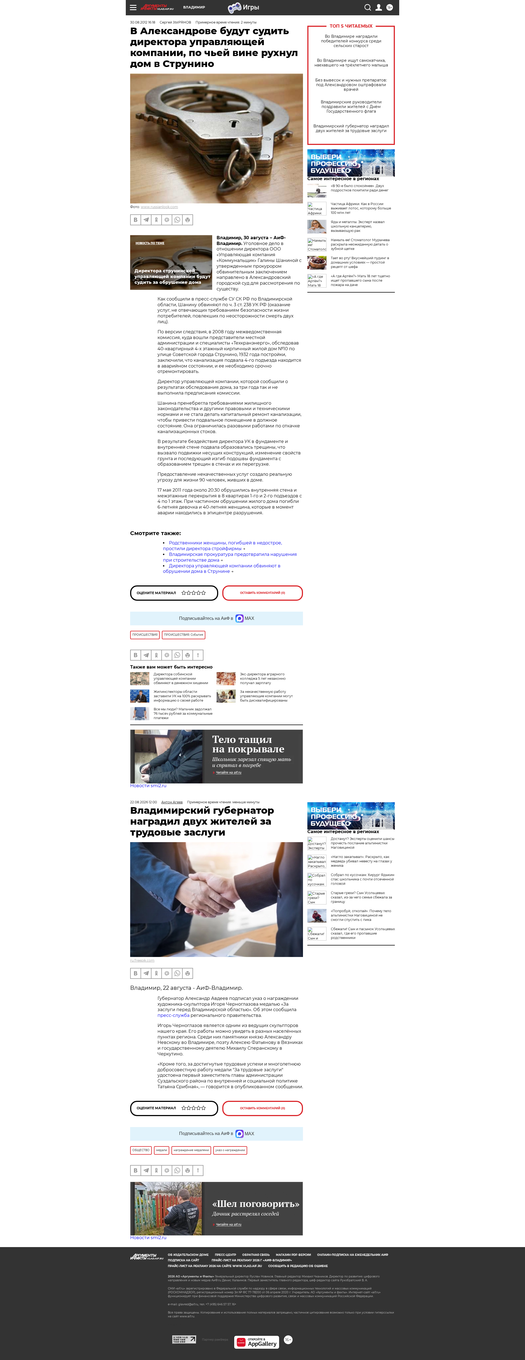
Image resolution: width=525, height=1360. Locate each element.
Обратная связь (256, 1255)
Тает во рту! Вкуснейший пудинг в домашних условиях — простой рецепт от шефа (360, 262)
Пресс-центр (225, 1255)
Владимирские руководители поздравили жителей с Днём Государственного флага (351, 107)
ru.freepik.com (142, 960)
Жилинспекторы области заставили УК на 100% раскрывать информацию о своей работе (182, 696)
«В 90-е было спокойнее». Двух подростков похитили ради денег (360, 188)
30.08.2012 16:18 (142, 22)
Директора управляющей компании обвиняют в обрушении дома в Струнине (222, 568)
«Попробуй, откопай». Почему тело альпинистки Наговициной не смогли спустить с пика (361, 915)
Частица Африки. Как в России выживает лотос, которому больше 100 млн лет (361, 208)
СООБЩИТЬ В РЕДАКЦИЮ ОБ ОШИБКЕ (298, 1266)
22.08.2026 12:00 (143, 802)
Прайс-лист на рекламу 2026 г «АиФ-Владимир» (252, 1260)
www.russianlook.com (159, 207)
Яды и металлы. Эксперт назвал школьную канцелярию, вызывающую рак (358, 226)
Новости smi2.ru (148, 785)
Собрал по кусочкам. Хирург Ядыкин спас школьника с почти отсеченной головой (362, 879)
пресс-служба (173, 1015)
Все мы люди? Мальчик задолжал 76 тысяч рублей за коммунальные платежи (183, 713)
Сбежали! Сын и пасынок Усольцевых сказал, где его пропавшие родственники (363, 933)
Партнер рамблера (215, 1339)
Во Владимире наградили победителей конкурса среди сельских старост (351, 41)
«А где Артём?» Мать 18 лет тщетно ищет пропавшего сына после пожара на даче (360, 280)
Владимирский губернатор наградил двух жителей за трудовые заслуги (351, 128)
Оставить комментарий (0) (262, 593)
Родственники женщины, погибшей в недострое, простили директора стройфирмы (222, 545)
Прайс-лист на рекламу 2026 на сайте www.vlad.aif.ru (215, 1266)
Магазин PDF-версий (293, 1255)
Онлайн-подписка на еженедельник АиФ (352, 1255)
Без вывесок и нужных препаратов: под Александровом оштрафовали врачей (351, 85)
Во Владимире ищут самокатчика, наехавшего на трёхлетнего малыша (351, 63)
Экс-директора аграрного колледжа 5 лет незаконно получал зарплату (263, 678)
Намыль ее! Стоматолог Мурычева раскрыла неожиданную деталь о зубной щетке (360, 244)
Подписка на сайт (183, 1260)
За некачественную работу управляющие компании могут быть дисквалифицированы (266, 696)
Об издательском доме (188, 1255)
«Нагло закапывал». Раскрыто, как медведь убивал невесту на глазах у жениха (361, 861)
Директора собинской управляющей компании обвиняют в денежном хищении (181, 678)
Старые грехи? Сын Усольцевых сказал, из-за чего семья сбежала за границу (361, 897)
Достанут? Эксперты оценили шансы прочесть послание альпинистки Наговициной (362, 843)
